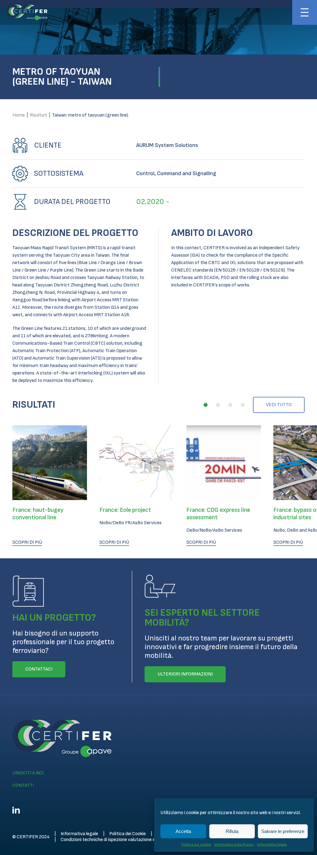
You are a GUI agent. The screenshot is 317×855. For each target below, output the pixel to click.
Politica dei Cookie (127, 834)
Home (18, 115)
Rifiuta (232, 831)
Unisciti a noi (28, 773)
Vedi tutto (279, 405)
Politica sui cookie (196, 844)
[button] (205, 405)
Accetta (183, 831)
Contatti (23, 785)
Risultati (38, 115)
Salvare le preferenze (282, 831)
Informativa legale (272, 844)
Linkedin (16, 810)
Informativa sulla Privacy (234, 844)
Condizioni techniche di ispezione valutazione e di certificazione (125, 840)
